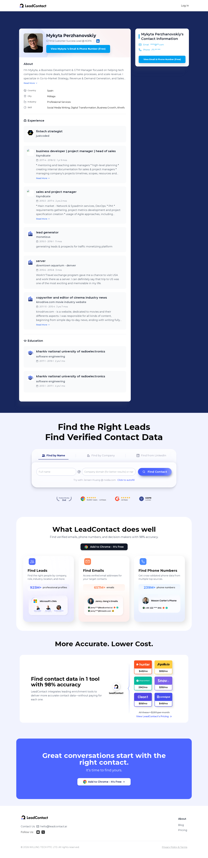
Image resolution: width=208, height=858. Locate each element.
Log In (185, 5)
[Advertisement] (104, 20)
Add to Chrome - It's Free (107, 546)
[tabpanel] (104, 475)
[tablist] (104, 455)
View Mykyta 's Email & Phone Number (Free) (78, 49)
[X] (43, 832)
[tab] (53, 455)
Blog (181, 825)
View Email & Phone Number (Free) (162, 59)
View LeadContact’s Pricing (152, 716)
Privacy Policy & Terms (174, 847)
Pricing (182, 830)
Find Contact (157, 471)
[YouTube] (38, 832)
